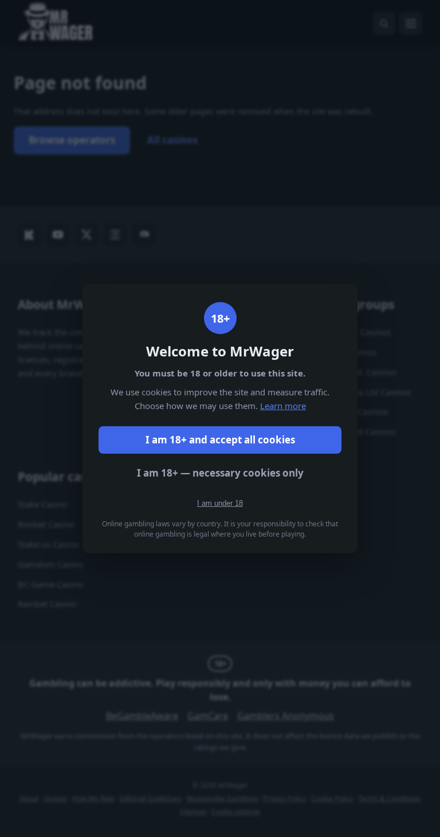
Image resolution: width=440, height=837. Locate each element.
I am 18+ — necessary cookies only (220, 472)
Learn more (283, 405)
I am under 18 (220, 503)
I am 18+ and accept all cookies (220, 439)
